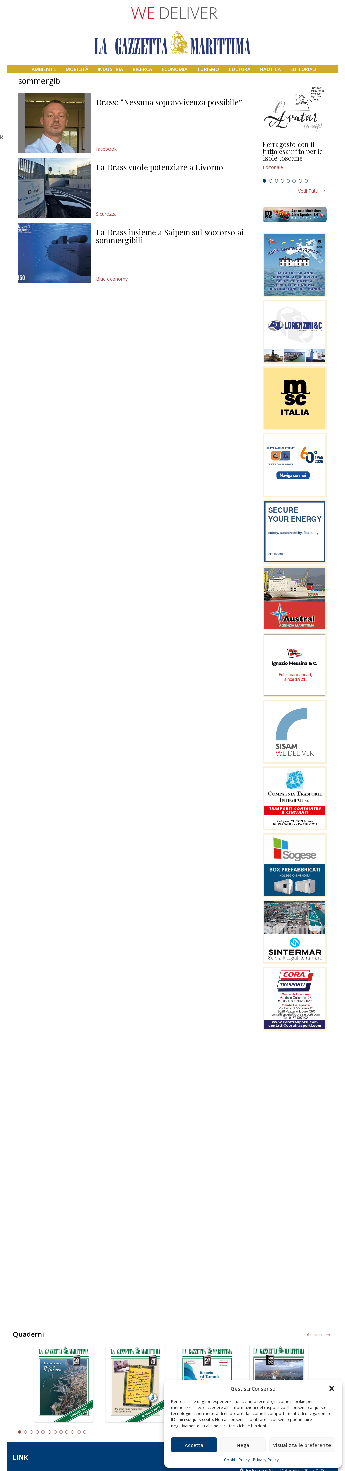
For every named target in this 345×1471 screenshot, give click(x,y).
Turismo (208, 69)
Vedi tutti (308, 191)
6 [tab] (294, 181)
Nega (243, 1445)
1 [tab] (264, 181)
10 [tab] (72, 1432)
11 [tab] (79, 1432)
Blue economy (112, 278)
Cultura (239, 69)
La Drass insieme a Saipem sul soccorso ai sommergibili (170, 236)
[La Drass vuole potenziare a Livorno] (54, 188)
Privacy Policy (266, 1460)
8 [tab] (306, 181)
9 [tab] (67, 1432)
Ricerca (142, 69)
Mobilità (77, 69)
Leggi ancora (295, 158)
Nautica (270, 69)
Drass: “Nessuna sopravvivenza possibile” (169, 102)
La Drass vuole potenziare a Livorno (159, 167)
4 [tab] (282, 181)
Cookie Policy (237, 1460)
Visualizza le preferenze (302, 1445)
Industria (110, 69)
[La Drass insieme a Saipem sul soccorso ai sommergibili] (54, 253)
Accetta (194, 1445)
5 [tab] (288, 181)
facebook (106, 148)
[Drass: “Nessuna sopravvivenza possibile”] (54, 123)
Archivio (315, 1334)
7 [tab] (300, 181)
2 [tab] (270, 181)
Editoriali (303, 69)
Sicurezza (106, 213)
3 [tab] (276, 181)
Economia (174, 69)
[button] (331, 1388)
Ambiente (44, 69)
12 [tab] (85, 1432)
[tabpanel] (295, 158)
